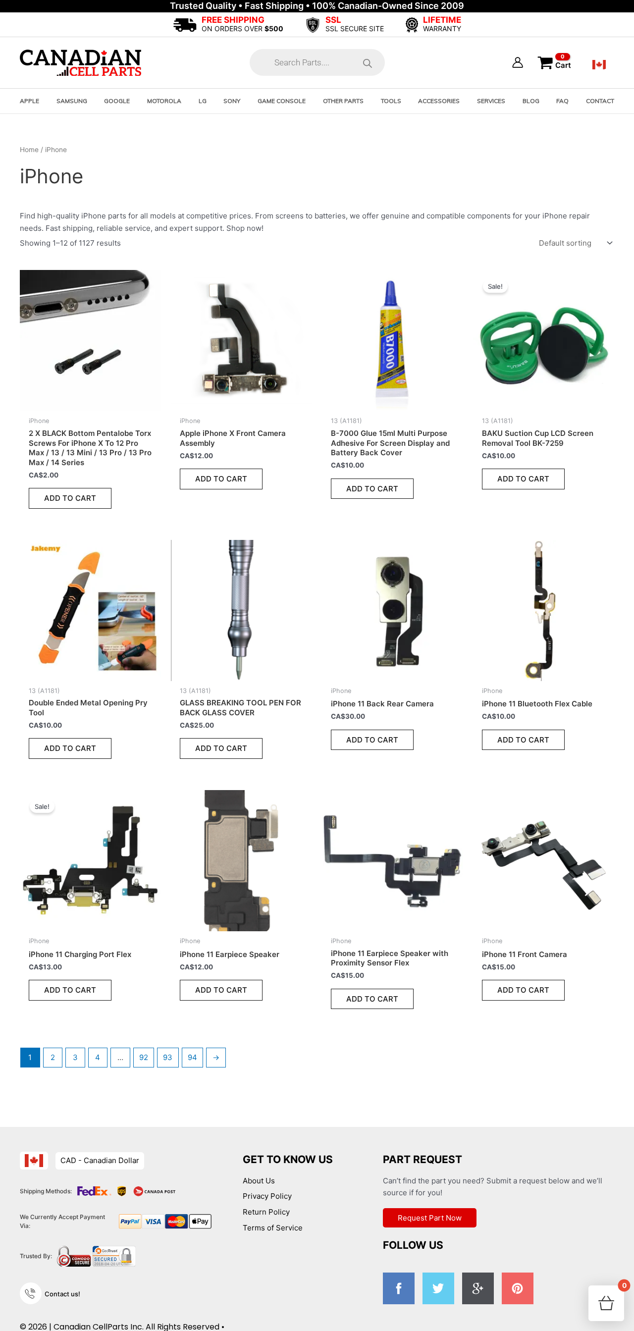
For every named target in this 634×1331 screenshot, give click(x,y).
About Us (259, 1180)
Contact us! (62, 1294)
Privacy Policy (267, 1196)
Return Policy (266, 1212)
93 (167, 1057)
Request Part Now (430, 1218)
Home (29, 150)
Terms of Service (273, 1227)
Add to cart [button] (70, 498)
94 (192, 1057)
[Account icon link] (518, 62)
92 (143, 1057)
